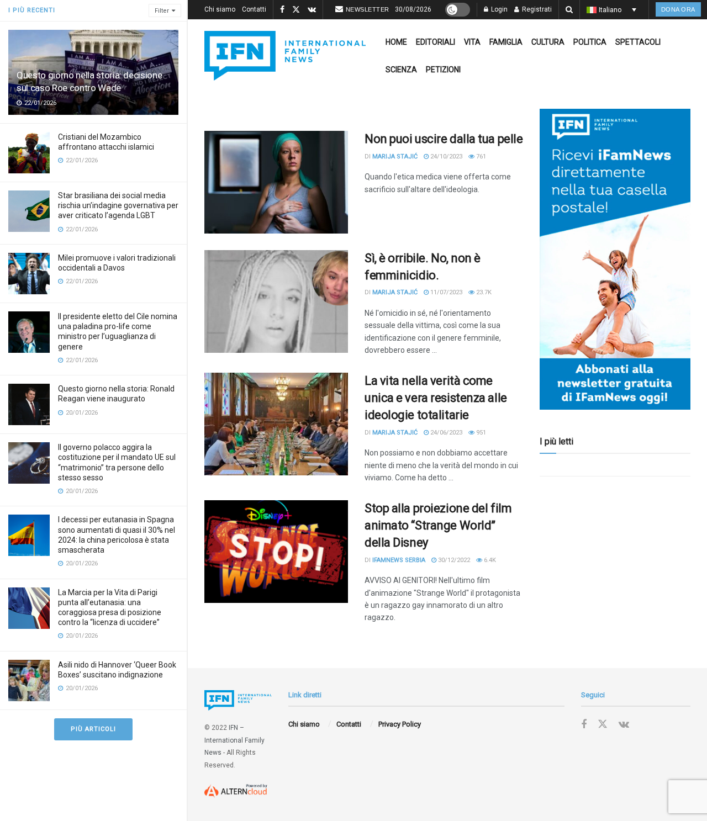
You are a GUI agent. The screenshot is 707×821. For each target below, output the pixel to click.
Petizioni (443, 69)
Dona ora (678, 9)
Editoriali (435, 42)
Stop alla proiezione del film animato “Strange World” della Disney (438, 525)
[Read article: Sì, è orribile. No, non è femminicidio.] (276, 301)
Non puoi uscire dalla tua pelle (444, 139)
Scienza (401, 69)
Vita (472, 42)
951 (480, 432)
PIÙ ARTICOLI (93, 729)
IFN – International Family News (234, 740)
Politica (589, 42)
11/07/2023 (445, 292)
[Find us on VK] (312, 10)
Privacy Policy (399, 724)
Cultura (547, 42)
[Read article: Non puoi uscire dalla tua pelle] (276, 182)
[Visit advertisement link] (615, 259)
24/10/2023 (445, 156)
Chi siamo (219, 9)
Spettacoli (638, 42)
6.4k (489, 560)
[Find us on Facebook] (282, 10)
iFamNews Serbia (398, 560)
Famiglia (506, 42)
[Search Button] (569, 9)
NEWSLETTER (367, 9)
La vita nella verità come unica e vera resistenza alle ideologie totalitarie (436, 398)
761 (480, 156)
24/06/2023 (445, 432)
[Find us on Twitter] (296, 10)
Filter (162, 10)
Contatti (254, 9)
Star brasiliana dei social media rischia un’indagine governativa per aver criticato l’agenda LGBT (118, 205)
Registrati (536, 9)
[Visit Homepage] (285, 56)
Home (396, 42)
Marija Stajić (395, 156)
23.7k (483, 292)
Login (498, 9)
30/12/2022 (453, 560)
